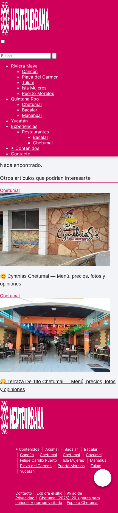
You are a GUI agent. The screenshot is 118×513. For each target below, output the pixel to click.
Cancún (30, 71)
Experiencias (24, 126)
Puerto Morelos (38, 93)
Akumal (51, 449)
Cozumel (94, 454)
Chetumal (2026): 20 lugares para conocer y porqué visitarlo (57, 500)
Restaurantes (35, 131)
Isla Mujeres (34, 88)
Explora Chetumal (82, 502)
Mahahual (32, 115)
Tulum (28, 82)
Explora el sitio (49, 493)
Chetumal (32, 104)
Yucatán (19, 121)
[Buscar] (54, 56)
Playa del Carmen (40, 77)
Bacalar (29, 110)
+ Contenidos (25, 148)
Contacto (20, 153)
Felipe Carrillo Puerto (38, 460)
